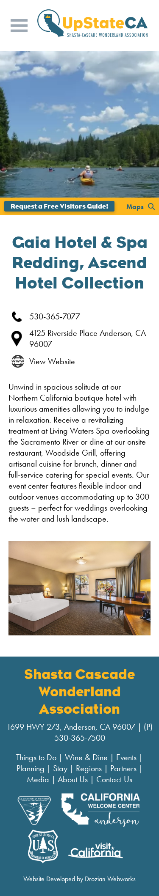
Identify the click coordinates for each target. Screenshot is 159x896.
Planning (31, 768)
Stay (60, 768)
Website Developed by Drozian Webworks (79, 878)
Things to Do (36, 757)
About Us (73, 779)
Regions (89, 768)
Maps (135, 206)
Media (38, 779)
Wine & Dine (86, 757)
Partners (123, 768)
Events (126, 757)
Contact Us (114, 779)
